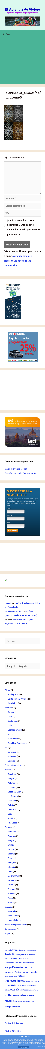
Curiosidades (9, 962)
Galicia (11, 805)
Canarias (11, 787)
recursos (9, 1000)
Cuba (10, 725)
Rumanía (11, 893)
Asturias (11, 783)
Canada (11, 712)
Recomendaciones (21, 995)
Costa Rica (12, 721)
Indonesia (12, 756)
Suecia (11, 902)
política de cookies (24, 1043)
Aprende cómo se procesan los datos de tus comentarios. (18, 260)
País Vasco (12, 822)
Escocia (11, 849)
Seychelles (13, 703)
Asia (7, 747)
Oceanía (8, 907)
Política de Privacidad (14, 1023)
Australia (12, 911)
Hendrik (8, 603)
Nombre (10, 515)
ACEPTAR (24, 1047)
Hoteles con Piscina (13, 611)
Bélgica (11, 840)
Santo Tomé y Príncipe (18, 699)
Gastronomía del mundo (26, 972)
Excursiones (19, 967)
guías (16, 976)
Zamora (14, 796)
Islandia (11, 867)
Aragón (11, 778)
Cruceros (30, 959)
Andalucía (12, 774)
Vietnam (11, 761)
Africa (7, 690)
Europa (8, 827)
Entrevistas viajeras (13, 765)
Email (9, 508)
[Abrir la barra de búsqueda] (41, 34)
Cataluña (12, 800)
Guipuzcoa (12, 809)
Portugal (12, 889)
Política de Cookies (13, 1031)
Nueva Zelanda (14, 920)
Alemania (12, 831)
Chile (10, 716)
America (8, 707)
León (10, 814)
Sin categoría (10, 929)
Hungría (11, 862)
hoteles (21, 976)
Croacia (11, 845)
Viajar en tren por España (16, 469)
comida (14, 958)
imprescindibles (14, 980)
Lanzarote (34, 981)
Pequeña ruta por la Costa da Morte (20, 473)
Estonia (11, 853)
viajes (9, 1006)
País (8, 522)
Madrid (11, 818)
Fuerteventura (9, 972)
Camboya (12, 752)
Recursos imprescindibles (16, 924)
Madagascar (13, 694)
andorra (22, 950)
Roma (15, 1001)
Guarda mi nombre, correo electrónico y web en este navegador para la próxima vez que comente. (23, 227)
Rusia (10, 898)
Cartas (33, 954)
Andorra (11, 836)
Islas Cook (12, 915)
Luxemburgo (13, 876)
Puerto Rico (13, 738)
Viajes (7, 933)
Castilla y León (14, 791)
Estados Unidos (15, 730)
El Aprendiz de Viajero (22, 9)
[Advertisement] (22, 61)
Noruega (12, 880)
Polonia (11, 884)
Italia (10, 871)
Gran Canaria (9, 976)
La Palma (8, 985)
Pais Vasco (23, 990)
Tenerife (33, 1001)
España (8, 769)
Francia (11, 858)
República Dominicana (17, 743)
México (11, 734)
